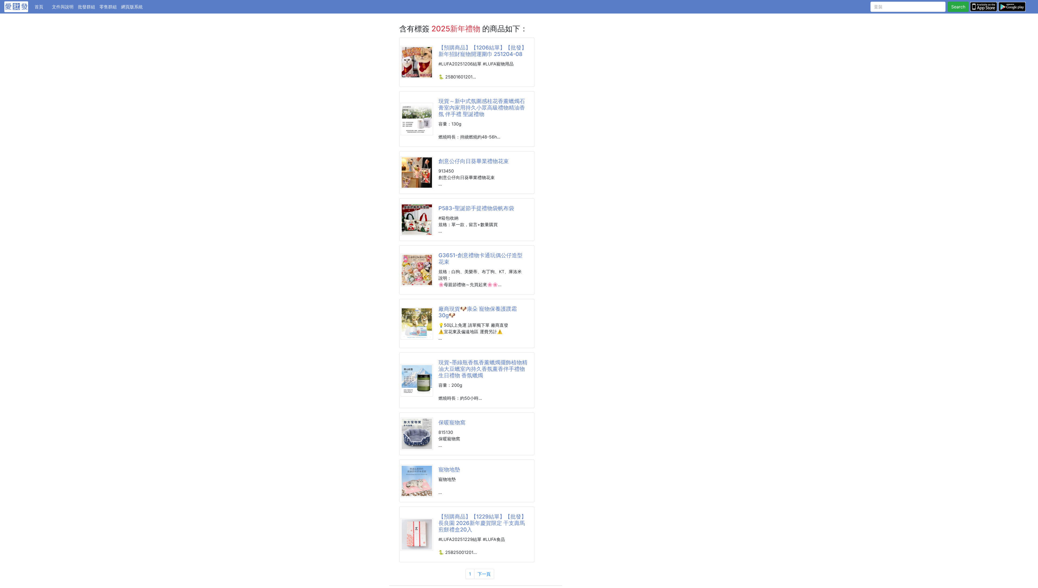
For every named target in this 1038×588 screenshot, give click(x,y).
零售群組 (108, 6)
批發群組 (86, 6)
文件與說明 (63, 6)
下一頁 (484, 574)
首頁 (42, 6)
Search (958, 6)
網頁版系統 (132, 6)
